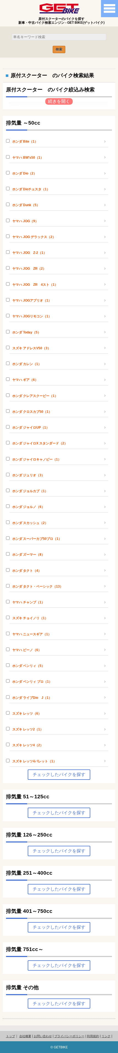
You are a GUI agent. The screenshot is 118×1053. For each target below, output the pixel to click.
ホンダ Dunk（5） (26, 205)
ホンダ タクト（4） (26, 570)
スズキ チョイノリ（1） (30, 618)
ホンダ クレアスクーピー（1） (35, 396)
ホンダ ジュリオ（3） (28, 475)
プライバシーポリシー (69, 1036)
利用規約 (93, 1036)
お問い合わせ (43, 1036)
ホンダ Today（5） (26, 332)
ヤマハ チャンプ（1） (28, 602)
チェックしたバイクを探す (59, 774)
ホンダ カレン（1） (26, 364)
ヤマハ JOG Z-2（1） (29, 252)
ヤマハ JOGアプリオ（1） (32, 300)
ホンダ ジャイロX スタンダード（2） (40, 443)
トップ (10, 1036)
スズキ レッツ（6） (26, 713)
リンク (106, 1036)
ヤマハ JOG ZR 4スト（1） (35, 284)
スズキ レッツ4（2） (27, 745)
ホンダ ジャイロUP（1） (30, 427)
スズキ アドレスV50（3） (31, 348)
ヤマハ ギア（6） (25, 379)
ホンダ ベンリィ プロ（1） (32, 681)
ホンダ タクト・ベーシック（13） (37, 586)
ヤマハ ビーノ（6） (26, 650)
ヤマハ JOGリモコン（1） (32, 316)
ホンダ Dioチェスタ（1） (31, 189)
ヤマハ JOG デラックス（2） (34, 237)
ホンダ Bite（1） (25, 141)
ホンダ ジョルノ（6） (28, 507)
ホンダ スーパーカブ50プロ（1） (37, 538)
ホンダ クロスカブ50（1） (32, 411)
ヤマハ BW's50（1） (28, 157)
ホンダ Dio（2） (24, 173)
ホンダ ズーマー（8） (28, 554)
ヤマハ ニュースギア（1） (31, 634)
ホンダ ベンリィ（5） (28, 665)
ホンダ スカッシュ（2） (30, 523)
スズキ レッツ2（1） (27, 729)
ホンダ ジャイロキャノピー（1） (36, 459)
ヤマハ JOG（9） (25, 221)
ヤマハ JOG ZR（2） (29, 268)
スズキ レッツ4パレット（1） (34, 761)
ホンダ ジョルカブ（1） (30, 491)
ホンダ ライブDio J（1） (32, 697)
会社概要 (25, 1036)
